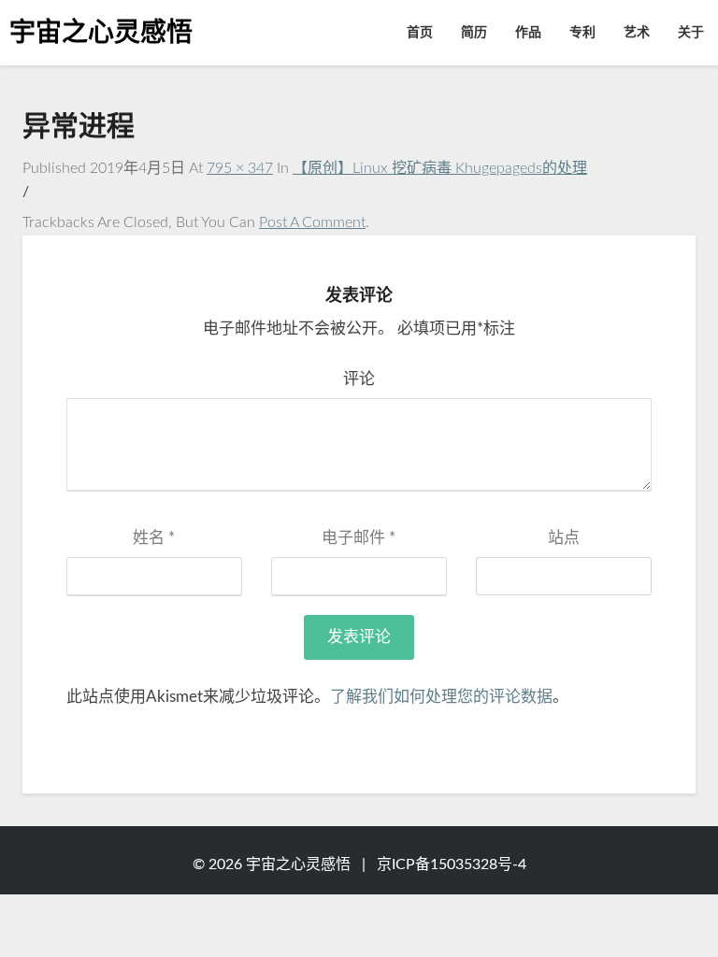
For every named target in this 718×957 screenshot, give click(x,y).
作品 (528, 32)
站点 (564, 538)
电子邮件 (358, 538)
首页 (420, 32)
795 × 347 (240, 168)
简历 (474, 32)
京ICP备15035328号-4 (451, 864)
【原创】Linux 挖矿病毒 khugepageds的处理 (440, 168)
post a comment (312, 222)
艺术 (637, 32)
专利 (582, 32)
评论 (359, 379)
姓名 (154, 538)
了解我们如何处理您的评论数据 (441, 697)
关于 (691, 32)
